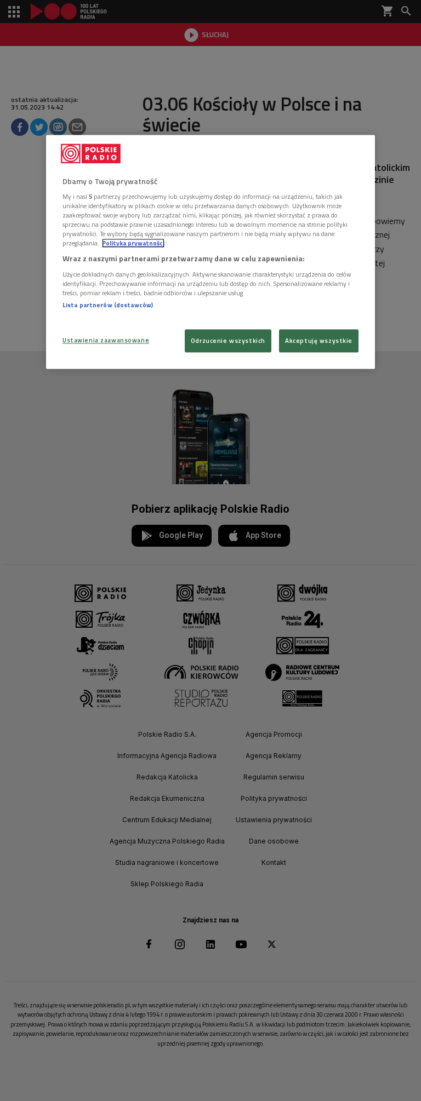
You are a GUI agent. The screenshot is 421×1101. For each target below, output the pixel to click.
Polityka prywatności (133, 243)
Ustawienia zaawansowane (105, 340)
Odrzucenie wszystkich (228, 341)
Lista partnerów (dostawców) (107, 304)
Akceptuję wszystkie (318, 341)
